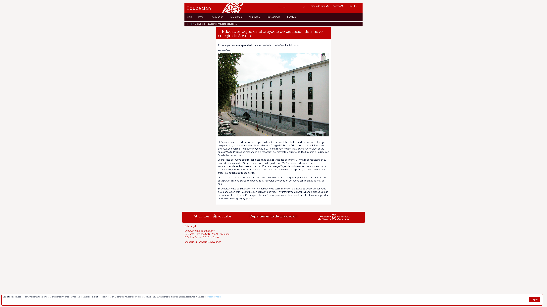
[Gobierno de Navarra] (334, 216)
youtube (224, 216)
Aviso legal (190, 226)
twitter (203, 216)
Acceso (337, 6)
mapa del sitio (318, 6)
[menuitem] (189, 17)
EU (355, 6)
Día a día (190, 24)
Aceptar (534, 299)
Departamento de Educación (273, 216)
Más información (214, 297)
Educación (199, 8)
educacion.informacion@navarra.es (202, 242)
